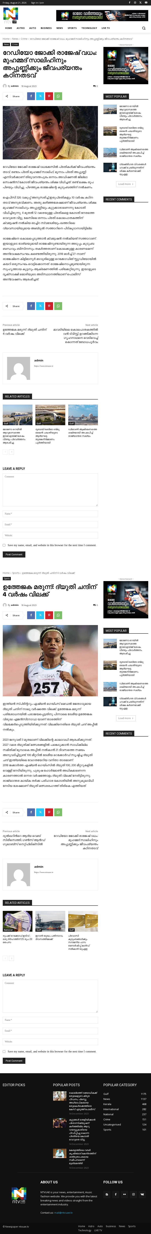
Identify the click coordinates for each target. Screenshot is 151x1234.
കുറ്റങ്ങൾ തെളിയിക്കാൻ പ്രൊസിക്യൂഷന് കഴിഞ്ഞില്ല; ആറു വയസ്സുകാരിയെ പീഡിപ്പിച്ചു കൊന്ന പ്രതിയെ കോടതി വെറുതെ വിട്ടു (82, 1129)
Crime (24, 38)
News (15, 38)
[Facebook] (129, 3)
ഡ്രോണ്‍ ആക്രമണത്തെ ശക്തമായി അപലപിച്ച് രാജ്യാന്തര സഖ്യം (82, 432)
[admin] (5, 86)
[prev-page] (5, 451)
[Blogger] (106, 1194)
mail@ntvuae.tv (63, 1212)
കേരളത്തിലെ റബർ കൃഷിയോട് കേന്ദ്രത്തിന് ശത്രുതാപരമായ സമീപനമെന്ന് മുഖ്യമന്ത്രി (82, 1157)
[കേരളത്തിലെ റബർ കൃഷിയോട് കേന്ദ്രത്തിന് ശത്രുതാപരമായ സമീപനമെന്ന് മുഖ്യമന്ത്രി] (59, 1153)
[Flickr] (124, 1194)
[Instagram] (135, 3)
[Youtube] (146, 3)
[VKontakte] (142, 1194)
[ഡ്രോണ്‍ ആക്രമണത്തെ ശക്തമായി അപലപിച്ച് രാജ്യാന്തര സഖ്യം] (83, 415)
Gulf (6, 423)
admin (15, 85)
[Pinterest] (49, 96)
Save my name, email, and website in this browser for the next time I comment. (52, 545)
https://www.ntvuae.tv (43, 366)
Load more (124, 184)
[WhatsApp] (58, 96)
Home (6, 38)
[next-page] (11, 451)
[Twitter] (140, 3)
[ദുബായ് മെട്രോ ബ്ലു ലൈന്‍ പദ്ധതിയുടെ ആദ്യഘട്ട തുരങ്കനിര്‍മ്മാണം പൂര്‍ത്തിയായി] (50, 415)
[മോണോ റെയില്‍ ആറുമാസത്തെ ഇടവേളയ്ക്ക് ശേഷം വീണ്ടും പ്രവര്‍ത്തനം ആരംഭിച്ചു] (17, 415)
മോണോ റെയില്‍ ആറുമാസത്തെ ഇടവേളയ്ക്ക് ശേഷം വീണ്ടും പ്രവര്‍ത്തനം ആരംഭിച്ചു (14, 436)
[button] (143, 28)
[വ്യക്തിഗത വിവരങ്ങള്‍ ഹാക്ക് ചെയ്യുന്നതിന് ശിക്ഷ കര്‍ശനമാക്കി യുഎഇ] (110, 167)
